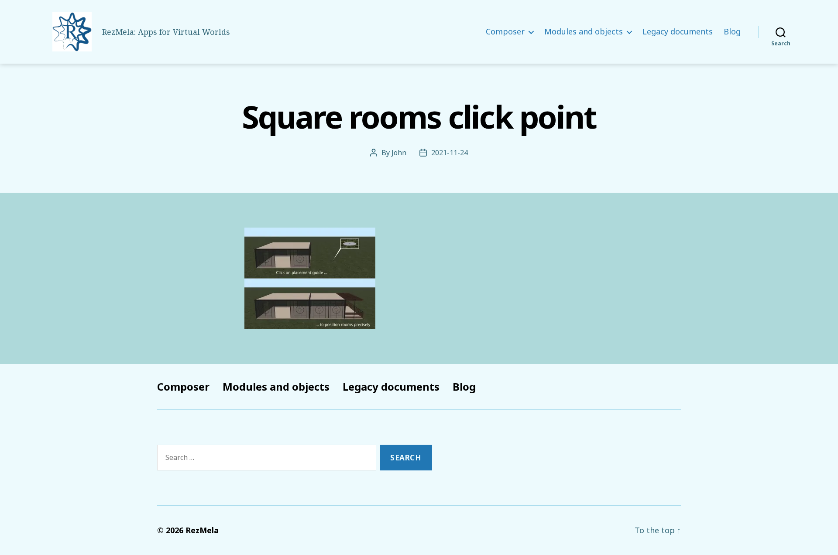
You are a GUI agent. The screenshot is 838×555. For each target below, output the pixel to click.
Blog (732, 32)
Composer (505, 32)
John (399, 152)
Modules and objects (583, 32)
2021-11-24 (449, 152)
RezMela (202, 530)
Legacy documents (677, 32)
